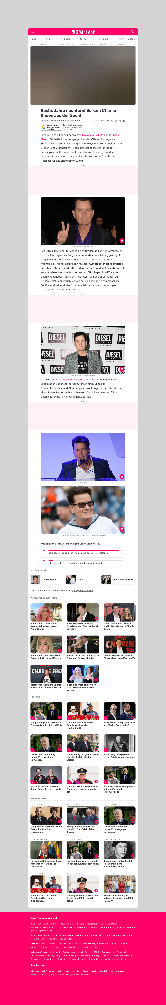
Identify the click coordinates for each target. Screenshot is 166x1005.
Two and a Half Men (93, 134)
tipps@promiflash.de (82, 590)
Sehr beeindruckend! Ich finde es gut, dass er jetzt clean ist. (78, 553)
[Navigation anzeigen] (33, 32)
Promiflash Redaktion (69, 120)
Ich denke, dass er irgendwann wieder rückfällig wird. (75, 563)
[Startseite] (83, 31)
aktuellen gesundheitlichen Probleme (73, 379)
